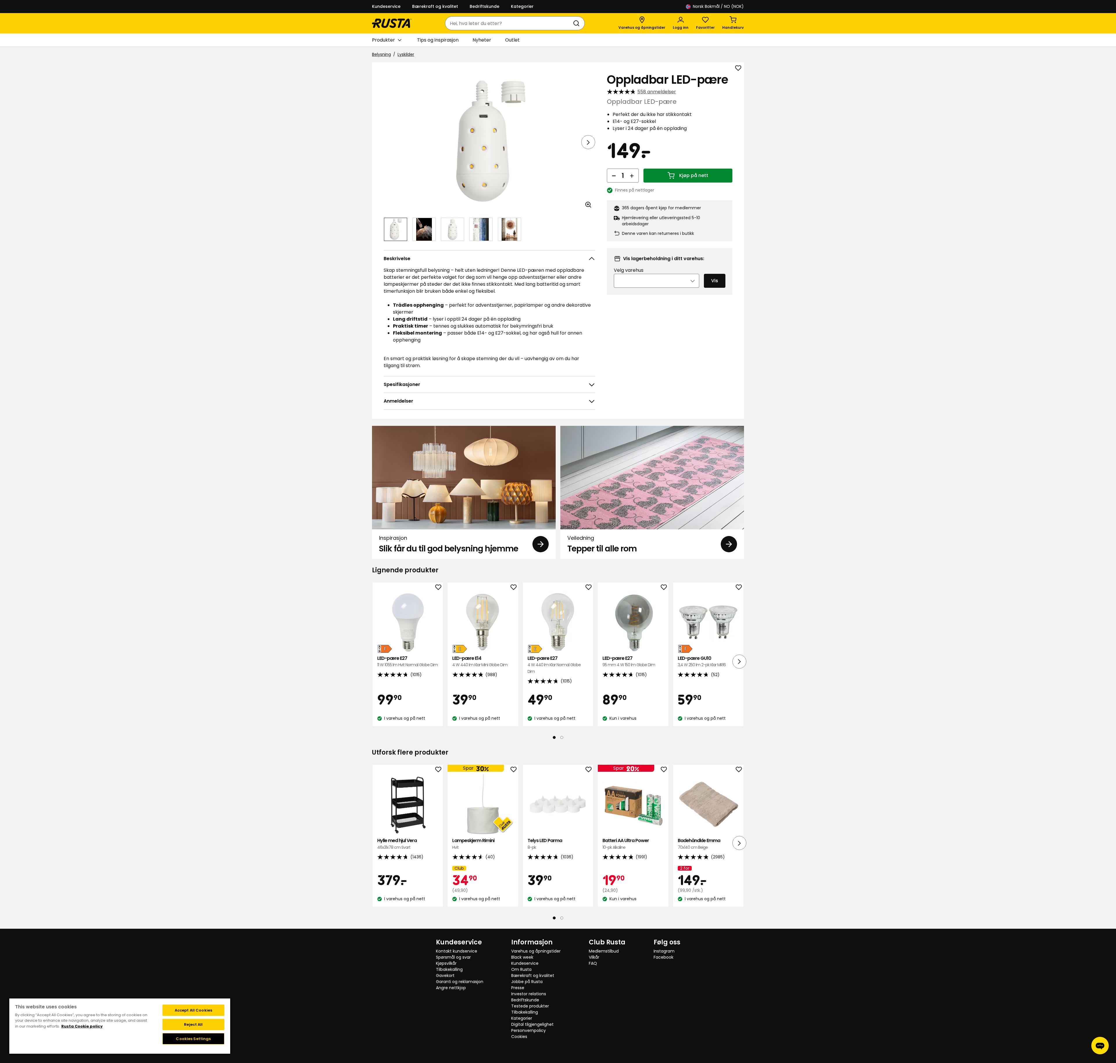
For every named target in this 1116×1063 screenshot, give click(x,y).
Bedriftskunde (484, 6)
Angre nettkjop (451, 988)
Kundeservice (386, 6)
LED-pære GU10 (702, 661)
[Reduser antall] (614, 175)
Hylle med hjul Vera (397, 843)
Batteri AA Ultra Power (625, 843)
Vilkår (594, 957)
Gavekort (445, 975)
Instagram (664, 951)
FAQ (593, 963)
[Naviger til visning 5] (509, 229)
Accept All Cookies (193, 1010)
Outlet (512, 40)
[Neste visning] (588, 142)
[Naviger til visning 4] (481, 229)
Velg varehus (628, 270)
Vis (714, 280)
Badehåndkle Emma (699, 843)
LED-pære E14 (479, 661)
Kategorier (522, 6)
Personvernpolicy (528, 1030)
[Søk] (577, 23)
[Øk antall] (632, 175)
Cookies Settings (193, 1038)
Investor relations (528, 994)
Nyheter (482, 40)
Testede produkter (530, 1006)
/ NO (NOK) (718, 6)
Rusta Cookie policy (82, 1026)
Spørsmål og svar (453, 957)
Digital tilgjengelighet (532, 1024)
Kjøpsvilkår (446, 963)
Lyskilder (406, 54)
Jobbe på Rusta (527, 982)
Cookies (519, 1036)
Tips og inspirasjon (438, 40)
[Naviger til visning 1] (395, 229)
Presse (517, 988)
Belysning (381, 54)
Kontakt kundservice (456, 951)
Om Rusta (521, 969)
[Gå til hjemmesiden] (392, 23)
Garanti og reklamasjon (459, 982)
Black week (522, 957)
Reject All (193, 1024)
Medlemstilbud (604, 951)
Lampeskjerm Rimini (473, 843)
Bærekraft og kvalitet (435, 6)
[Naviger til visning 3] (452, 229)
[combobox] (509, 23)
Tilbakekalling (449, 969)
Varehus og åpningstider (536, 951)
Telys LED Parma (544, 843)
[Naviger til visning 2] (424, 229)
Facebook (663, 957)
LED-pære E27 (407, 661)
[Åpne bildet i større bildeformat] (588, 204)
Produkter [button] (383, 40)
